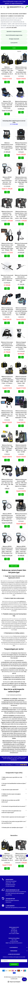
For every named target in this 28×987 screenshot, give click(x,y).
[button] (25, 7)
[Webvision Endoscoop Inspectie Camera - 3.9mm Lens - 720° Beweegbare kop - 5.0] (7, 203)
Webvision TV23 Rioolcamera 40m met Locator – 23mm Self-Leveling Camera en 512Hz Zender (7, 105)
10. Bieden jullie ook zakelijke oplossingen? (12, 827)
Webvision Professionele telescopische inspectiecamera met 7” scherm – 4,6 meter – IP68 (21, 279)
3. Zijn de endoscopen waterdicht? (10, 789)
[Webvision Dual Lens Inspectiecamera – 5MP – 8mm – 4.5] (7, 436)
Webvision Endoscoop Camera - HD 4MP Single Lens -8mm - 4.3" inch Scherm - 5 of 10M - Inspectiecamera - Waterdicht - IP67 (7, 311)
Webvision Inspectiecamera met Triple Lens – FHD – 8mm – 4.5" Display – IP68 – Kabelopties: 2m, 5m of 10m (7, 71)
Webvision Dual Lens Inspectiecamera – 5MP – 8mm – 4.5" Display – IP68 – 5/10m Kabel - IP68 (7, 449)
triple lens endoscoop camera (16, 604)
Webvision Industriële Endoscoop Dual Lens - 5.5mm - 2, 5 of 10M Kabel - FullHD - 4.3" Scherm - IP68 (21, 380)
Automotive (6, 668)
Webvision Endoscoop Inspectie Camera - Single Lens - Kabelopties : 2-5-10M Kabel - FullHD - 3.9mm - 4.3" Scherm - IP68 (7, 380)
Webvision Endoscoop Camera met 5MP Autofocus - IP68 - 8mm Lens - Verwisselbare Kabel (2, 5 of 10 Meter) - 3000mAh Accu (21, 483)
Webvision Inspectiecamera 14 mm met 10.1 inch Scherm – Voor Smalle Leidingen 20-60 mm (7, 146)
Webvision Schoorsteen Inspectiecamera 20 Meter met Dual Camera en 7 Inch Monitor (7, 345)
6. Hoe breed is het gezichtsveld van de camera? (13, 806)
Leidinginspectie (6, 653)
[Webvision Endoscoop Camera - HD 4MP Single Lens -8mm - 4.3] (7, 299)
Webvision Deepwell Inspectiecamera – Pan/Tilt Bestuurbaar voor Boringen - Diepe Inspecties (21, 346)
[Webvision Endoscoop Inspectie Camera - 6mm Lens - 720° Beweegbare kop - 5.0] (21, 203)
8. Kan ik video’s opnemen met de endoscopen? (13, 817)
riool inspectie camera (7, 636)
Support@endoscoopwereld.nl (15, 942)
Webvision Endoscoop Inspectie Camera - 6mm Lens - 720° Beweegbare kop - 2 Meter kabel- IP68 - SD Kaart (21, 181)
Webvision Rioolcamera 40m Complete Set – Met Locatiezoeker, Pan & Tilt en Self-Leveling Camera (21, 104)
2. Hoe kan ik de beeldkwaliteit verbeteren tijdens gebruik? (13, 784)
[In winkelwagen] (22, 112)
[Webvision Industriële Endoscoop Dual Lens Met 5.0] (21, 436)
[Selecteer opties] (8, 82)
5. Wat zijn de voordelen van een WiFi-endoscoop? (10, 801)
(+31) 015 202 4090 (11, 27)
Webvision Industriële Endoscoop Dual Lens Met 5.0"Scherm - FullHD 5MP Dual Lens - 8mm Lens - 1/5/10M (21, 449)
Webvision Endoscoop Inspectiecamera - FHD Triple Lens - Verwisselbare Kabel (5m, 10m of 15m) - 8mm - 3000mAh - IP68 (21, 71)
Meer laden (14, 565)
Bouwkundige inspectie (8, 675)
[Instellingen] (22, 7)
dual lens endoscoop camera (10, 601)
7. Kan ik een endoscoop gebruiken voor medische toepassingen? (11, 811)
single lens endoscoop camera (9, 581)
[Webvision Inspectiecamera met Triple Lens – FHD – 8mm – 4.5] (7, 58)
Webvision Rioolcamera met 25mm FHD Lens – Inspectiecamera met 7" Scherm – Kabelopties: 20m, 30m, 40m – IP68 (21, 146)
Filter (14, 48)
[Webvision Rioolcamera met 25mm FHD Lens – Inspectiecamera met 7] (21, 134)
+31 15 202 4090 (14, 124)
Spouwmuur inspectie (10, 660)
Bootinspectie (6, 681)
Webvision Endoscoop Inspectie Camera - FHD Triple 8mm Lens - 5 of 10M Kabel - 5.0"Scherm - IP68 (7, 414)
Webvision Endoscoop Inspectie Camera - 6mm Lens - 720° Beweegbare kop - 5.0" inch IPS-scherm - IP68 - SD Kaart (21, 215)
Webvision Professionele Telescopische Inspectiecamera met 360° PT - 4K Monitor (7, 278)
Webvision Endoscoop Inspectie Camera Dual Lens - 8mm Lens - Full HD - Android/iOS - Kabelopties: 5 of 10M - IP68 (21, 414)
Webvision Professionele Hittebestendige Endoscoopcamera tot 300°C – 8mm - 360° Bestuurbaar (21, 247)
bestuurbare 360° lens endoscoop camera (13, 618)
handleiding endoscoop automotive (12, 671)
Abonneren (14, 964)
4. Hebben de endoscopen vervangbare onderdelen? (11, 794)
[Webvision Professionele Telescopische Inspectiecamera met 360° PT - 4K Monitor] (7, 267)
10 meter (18, 709)
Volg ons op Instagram (15, 981)
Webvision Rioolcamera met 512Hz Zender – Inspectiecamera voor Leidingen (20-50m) (21, 516)
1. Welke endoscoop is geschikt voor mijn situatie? (11, 778)
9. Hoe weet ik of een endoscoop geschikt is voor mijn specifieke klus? (13, 822)
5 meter (11, 708)
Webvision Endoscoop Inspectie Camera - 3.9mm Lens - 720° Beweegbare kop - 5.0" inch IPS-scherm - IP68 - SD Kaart (7, 215)
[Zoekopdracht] (4, 7)
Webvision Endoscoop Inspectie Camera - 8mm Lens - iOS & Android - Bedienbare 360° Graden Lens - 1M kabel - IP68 (7, 247)
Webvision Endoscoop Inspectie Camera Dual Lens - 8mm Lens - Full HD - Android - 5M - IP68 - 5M (7, 483)
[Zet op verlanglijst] (5, 82)
